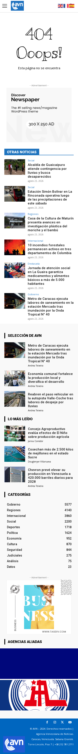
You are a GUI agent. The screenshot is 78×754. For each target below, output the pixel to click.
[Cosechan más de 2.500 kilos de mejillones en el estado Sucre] (14, 454)
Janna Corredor (35, 441)
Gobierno (33, 294)
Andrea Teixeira (35, 365)
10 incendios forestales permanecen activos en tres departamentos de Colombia (50, 249)
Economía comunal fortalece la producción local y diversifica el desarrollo (50, 378)
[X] (62, 722)
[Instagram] (54, 722)
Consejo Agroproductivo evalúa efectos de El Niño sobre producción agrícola (48, 433)
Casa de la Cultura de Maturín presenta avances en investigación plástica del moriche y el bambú (51, 224)
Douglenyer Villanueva (39, 461)
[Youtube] (70, 722)
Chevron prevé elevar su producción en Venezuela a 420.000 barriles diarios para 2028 (50, 476)
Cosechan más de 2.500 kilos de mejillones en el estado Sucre (50, 453)
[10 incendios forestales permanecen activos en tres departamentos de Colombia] (14, 247)
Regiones (33, 214)
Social (31, 160)
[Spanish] (72, 5)
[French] (66, 5)
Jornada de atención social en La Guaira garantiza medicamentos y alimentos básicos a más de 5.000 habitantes (49, 276)
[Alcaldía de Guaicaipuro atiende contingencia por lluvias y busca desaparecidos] (14, 167)
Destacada (34, 263)
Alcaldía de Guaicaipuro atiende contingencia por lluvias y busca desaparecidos (47, 171)
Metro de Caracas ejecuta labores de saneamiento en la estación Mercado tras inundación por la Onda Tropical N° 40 (51, 306)
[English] (60, 5)
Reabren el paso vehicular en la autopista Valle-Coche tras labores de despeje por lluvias (50, 400)
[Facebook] (47, 722)
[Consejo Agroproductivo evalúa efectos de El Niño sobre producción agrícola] (14, 433)
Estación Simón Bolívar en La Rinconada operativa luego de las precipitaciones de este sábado (50, 197)
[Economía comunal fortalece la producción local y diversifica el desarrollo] (14, 378)
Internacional (35, 241)
